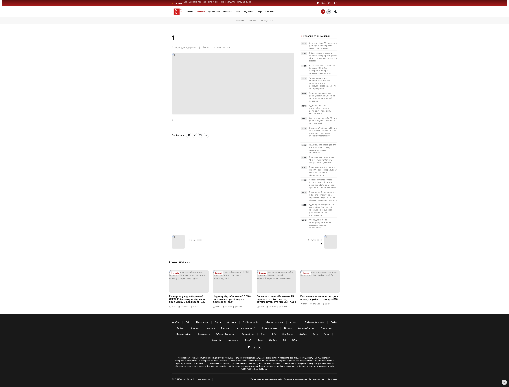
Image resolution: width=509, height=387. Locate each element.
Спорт (259, 12)
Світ (188, 322)
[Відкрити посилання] (206, 135)
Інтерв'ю (294, 322)
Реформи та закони (273, 322)
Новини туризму (269, 328)
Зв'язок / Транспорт (225, 334)
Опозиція (264, 20)
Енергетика (326, 328)
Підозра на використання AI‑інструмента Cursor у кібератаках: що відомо (321, 159)
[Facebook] (188, 135)
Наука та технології (245, 328)
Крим (260, 340)
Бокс (315, 334)
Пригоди (225, 328)
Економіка (227, 12)
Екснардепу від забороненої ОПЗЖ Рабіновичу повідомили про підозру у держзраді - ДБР (187, 299)
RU (329, 12)
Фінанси (288, 328)
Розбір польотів (250, 322)
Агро (263, 334)
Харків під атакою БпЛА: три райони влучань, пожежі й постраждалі (323, 120)
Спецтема (270, 12)
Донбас (273, 340)
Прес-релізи (202, 322)
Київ (238, 12)
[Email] (200, 135)
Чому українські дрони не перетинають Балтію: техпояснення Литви (217, 2)
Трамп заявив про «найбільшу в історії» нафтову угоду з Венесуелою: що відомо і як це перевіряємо (322, 83)
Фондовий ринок (306, 328)
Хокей (248, 340)
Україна (175, 322)
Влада (218, 322)
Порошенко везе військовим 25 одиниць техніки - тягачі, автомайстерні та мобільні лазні (276, 299)
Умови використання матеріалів (266, 379)
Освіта (334, 322)
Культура (210, 328)
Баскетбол (217, 340)
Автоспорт (234, 340)
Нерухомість (204, 334)
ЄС (284, 340)
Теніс (326, 334)
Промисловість (183, 334)
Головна (189, 12)
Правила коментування (295, 379)
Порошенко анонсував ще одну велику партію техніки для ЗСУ (319, 297)
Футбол (303, 334)
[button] (335, 3)
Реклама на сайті (317, 379)
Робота (180, 328)
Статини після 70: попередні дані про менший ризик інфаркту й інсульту (323, 45)
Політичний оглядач (314, 322)
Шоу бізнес (248, 12)
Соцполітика (248, 334)
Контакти (332, 379)
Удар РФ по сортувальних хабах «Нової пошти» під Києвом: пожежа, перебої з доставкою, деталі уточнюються (322, 210)
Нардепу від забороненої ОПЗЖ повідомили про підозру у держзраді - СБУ (232, 299)
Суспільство (214, 12)
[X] (194, 135)
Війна (294, 340)
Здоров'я (195, 328)
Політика (201, 12)
